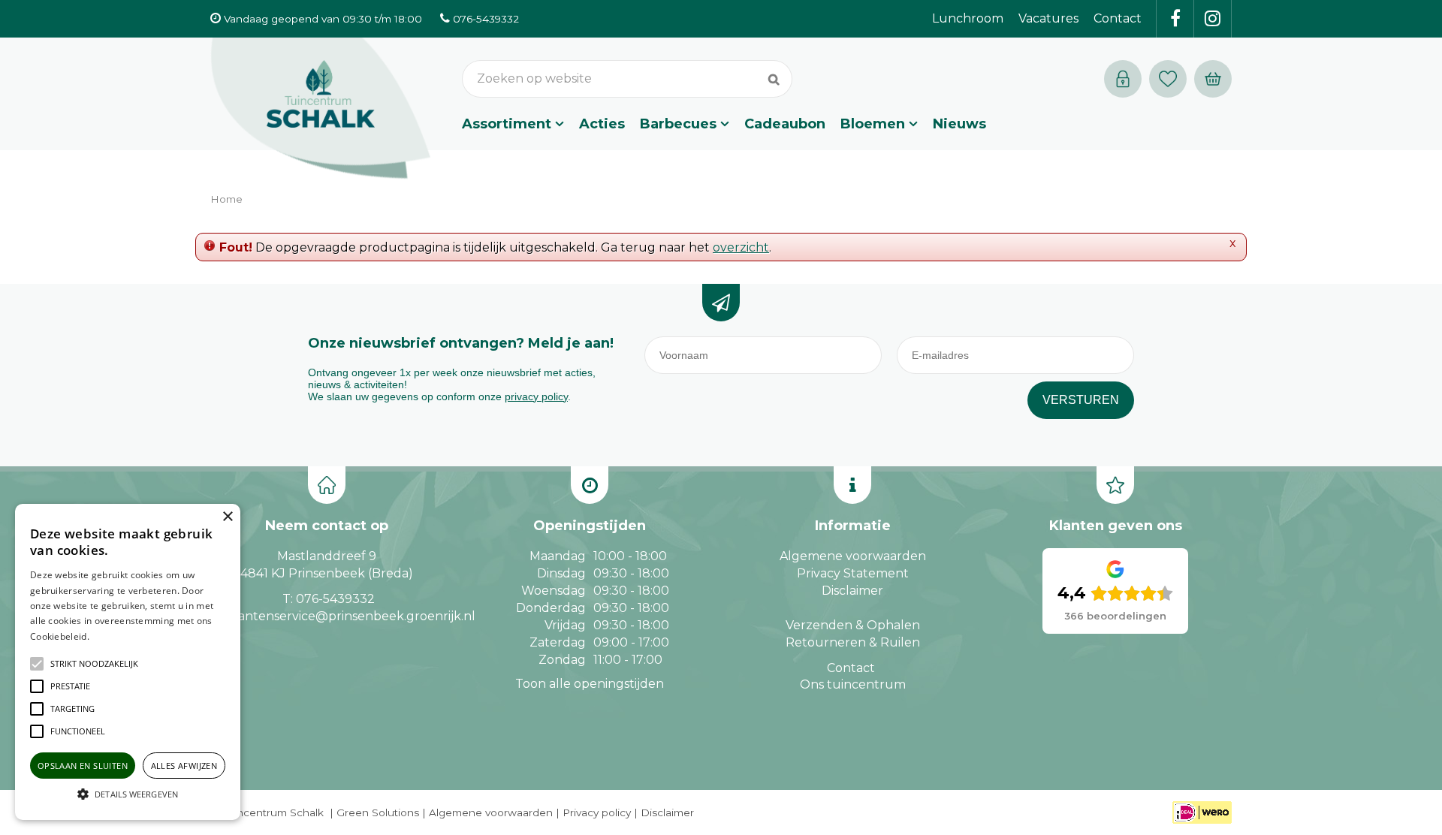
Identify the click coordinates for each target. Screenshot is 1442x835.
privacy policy (536, 396)
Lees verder (115, 636)
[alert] (127, 662)
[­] (1175, 19)
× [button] (227, 517)
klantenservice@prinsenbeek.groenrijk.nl (351, 616)
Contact (851, 668)
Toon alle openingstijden (589, 684)
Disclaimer (852, 590)
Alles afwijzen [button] (184, 765)
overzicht (741, 247)
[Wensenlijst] (1168, 79)
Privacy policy (597, 812)
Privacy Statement (853, 573)
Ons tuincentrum (853, 684)
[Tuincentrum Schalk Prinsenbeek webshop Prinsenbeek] (320, 109)
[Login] (1123, 79)
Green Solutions (377, 812)
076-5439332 (335, 599)
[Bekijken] (1213, 79)
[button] (94, 664)
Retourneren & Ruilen (853, 642)
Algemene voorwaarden (853, 556)
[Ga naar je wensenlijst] (1171, 79)
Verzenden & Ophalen (853, 625)
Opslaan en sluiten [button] (83, 765)
